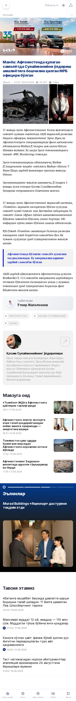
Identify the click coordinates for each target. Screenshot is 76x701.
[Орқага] (6, 5)
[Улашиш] (71, 5)
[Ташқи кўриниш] (63, 5)
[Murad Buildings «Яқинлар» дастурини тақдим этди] (38, 535)
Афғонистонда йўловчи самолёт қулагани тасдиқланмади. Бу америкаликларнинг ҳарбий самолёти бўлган (36, 258)
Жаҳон (6, 82)
